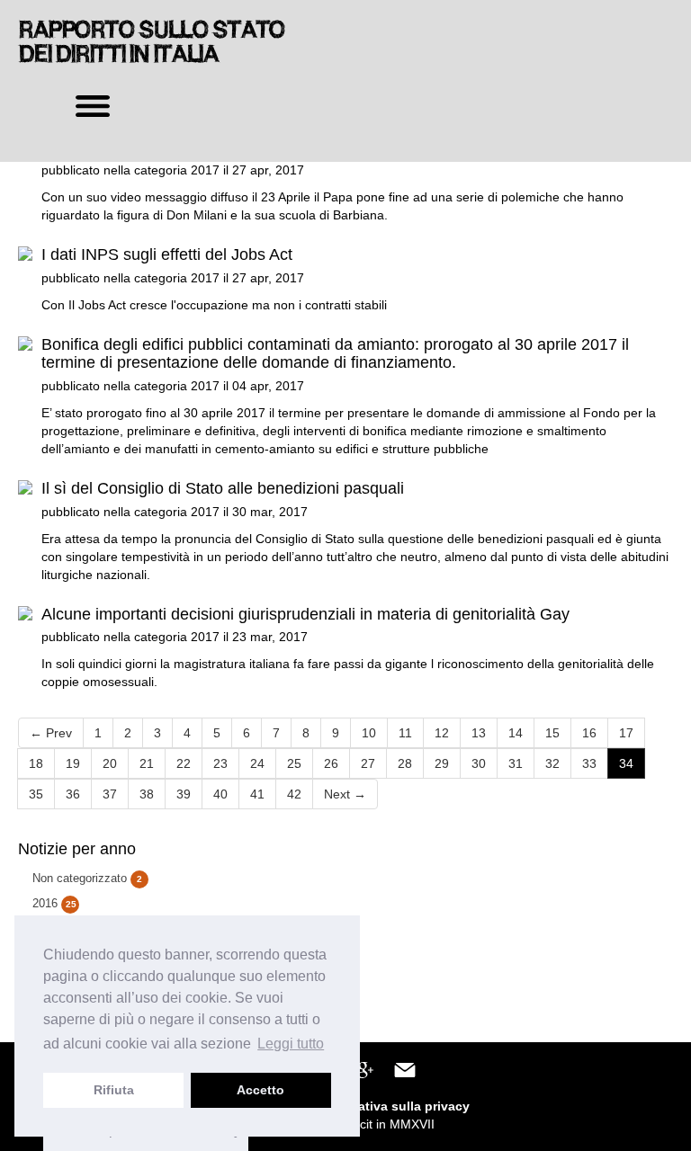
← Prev (51, 733)
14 (515, 733)
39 (183, 794)
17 (626, 733)
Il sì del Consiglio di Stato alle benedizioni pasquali (222, 488)
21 (146, 763)
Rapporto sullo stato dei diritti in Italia (151, 41)
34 (626, 763)
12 (442, 733)
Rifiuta (114, 1090)
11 (405, 733)
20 (110, 763)
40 (220, 794)
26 (331, 763)
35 (36, 794)
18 (36, 763)
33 (589, 763)
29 (442, 763)
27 (368, 763)
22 (183, 763)
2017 (205, 170)
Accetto (260, 1090)
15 (552, 733)
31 (515, 763)
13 (478, 733)
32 (552, 763)
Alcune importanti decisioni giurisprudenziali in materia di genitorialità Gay (305, 614)
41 (257, 794)
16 (589, 733)
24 (257, 763)
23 (220, 763)
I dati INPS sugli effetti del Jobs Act (166, 254)
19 (73, 763)
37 (110, 794)
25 (294, 763)
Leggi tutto (290, 1043)
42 (294, 794)
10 (369, 733)
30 (478, 763)
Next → (345, 794)
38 (146, 794)
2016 (54, 904)
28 (405, 763)
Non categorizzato (87, 879)
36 (73, 794)
